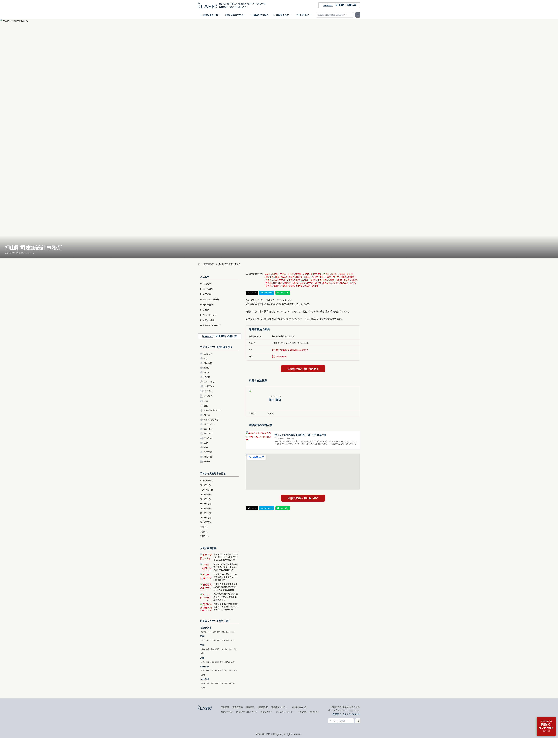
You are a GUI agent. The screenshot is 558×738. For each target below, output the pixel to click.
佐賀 (207, 683)
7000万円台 (205, 517)
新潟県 (291, 274)
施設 (206, 447)
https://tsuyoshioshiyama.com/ (289, 349)
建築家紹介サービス (210, 325)
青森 (209, 631)
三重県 (283, 274)
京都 (207, 662)
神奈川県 (269, 276)
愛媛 (231, 670)
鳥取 (217, 670)
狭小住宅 (208, 390)
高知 (203, 674)
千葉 (218, 640)
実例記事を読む (210, 14)
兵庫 (212, 662)
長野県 (302, 282)
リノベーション (210, 381)
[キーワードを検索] (357, 15)
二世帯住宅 (209, 386)
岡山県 (299, 276)
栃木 (228, 640)
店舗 (206, 442)
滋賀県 (342, 274)
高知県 (307, 285)
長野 (212, 649)
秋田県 (354, 279)
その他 (207, 461)
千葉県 (328, 276)
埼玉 (214, 640)
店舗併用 (208, 428)
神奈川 (208, 640)
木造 (206, 358)
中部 (321, 276)
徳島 (235, 670)
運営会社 (314, 711)
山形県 (318, 282)
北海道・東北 (316, 274)
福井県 (282, 279)
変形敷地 (208, 395)
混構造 (207, 377)
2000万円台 (205, 494)
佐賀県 (326, 274)
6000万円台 (205, 512)
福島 (232, 631)
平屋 (206, 400)
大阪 (203, 662)
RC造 (206, 372)
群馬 (232, 640)
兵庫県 (331, 279)
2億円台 (203, 531)
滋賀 (221, 662)
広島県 (351, 276)
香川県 (335, 282)
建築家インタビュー (279, 707)
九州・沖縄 (277, 282)
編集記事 (205, 294)
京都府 (307, 276)
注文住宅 (208, 353)
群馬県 (268, 285)
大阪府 (268, 279)
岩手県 (336, 276)
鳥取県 (275, 274)
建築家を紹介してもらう (246, 711)
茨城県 (347, 279)
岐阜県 (353, 282)
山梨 (221, 649)
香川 (226, 670)
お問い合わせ (302, 14)
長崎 (212, 683)
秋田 (223, 631)
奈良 (217, 662)
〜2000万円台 (206, 489)
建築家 (204, 309)
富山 (226, 649)
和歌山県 (344, 282)
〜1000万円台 (206, 480)
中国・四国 (322, 279)
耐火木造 (208, 363)
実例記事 (205, 283)
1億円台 (203, 526)
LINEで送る (284, 292)
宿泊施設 (208, 456)
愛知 (203, 649)
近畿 (275, 279)
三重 (232, 662)
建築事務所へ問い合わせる (303, 369)
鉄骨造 (207, 367)
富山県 (350, 274)
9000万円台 (205, 522)
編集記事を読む (261, 14)
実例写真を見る (235, 14)
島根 (221, 670)
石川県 (315, 276)
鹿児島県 (326, 282)
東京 (203, 640)
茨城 (223, 640)
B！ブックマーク (266, 292)
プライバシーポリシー (285, 711)
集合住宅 (208, 438)
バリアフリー (209, 424)
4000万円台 (205, 503)
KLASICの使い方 (299, 707)
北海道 (203, 631)
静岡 (207, 649)
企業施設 (208, 452)
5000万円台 (205, 508)
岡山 (207, 670)
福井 (235, 649)
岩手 (214, 631)
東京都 (298, 274)
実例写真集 (206, 288)
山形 (228, 631)
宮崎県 (268, 282)
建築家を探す (282, 14)
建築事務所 (209, 264)
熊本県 (343, 276)
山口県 (313, 279)
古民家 (207, 414)
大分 (221, 683)
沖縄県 (284, 285)
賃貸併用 (208, 433)
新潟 (217, 649)
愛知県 (315, 285)
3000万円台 (205, 499)
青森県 (284, 276)
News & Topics (208, 315)
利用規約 (302, 711)
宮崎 (226, 683)
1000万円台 (205, 485)
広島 (203, 670)
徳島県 (287, 282)
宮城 (218, 631)
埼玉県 (290, 279)
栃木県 (310, 282)
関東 (277, 276)
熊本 (217, 683)
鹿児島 (231, 683)
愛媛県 (292, 285)
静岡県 (299, 285)
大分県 (305, 279)
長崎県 (292, 276)
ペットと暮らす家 (211, 419)
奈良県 (295, 282)
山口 (212, 670)
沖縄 (203, 687)
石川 (231, 649)
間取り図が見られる (212, 410)
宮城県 (297, 279)
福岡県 (267, 274)
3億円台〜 (204, 536)
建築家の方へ (266, 711)
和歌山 (227, 662)
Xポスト (253, 292)
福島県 (276, 285)
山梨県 (339, 279)
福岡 (203, 683)
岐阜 (203, 653)
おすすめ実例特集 (209, 299)
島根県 (334, 274)
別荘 (206, 405)
